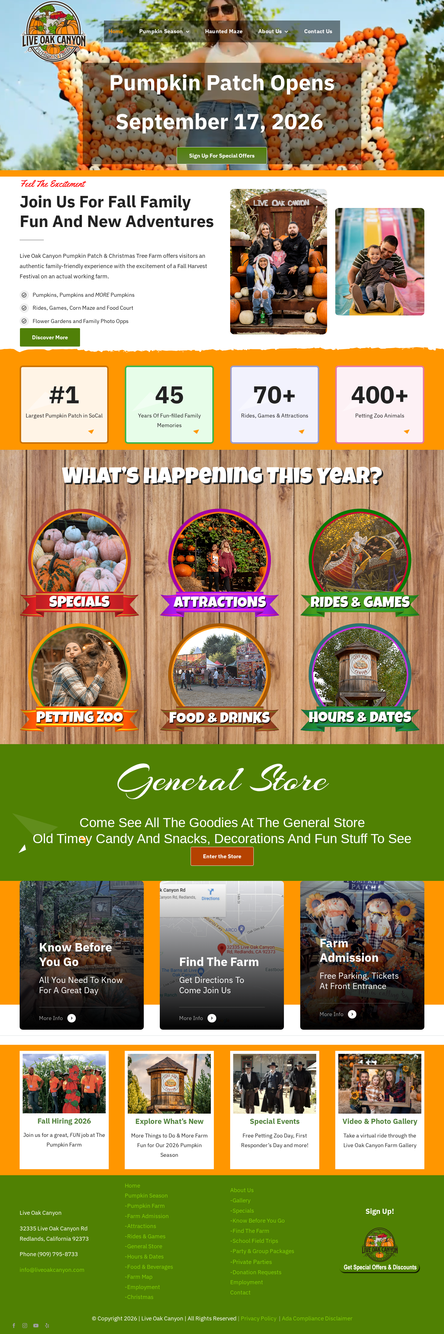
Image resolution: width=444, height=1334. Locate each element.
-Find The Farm (249, 1230)
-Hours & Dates (144, 1256)
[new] (169, 1056)
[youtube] (36, 1325)
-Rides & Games (145, 1236)
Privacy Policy (259, 1318)
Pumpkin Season (146, 1195)
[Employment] (64, 1056)
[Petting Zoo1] (79, 625)
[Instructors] (362, 955)
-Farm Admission (147, 1216)
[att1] (379, 1056)
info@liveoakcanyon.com (52, 1269)
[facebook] (13, 1325)
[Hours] (360, 625)
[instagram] (24, 1325)
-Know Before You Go (257, 1220)
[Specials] (79, 511)
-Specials (242, 1210)
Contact (240, 1292)
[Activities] (222, 955)
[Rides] (360, 511)
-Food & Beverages (149, 1266)
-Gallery (240, 1200)
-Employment (142, 1287)
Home (132, 1185)
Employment (246, 1282)
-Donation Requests (256, 1272)
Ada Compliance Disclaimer (317, 1318)
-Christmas (139, 1296)
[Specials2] (274, 1056)
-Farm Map (139, 1276)
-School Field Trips (254, 1240)
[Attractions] (219, 511)
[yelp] (47, 1325)
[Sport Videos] (82, 955)
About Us (242, 1190)
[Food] (219, 625)
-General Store (143, 1246)
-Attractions (140, 1226)
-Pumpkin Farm (145, 1205)
